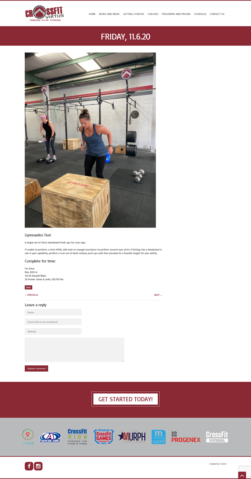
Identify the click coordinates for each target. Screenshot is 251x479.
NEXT (158, 294)
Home (92, 14)
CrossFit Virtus (45, 13)
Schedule (200, 14)
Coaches (153, 14)
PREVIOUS (31, 294)
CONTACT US (217, 14)
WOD (28, 287)
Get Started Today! (126, 399)
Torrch (223, 463)
